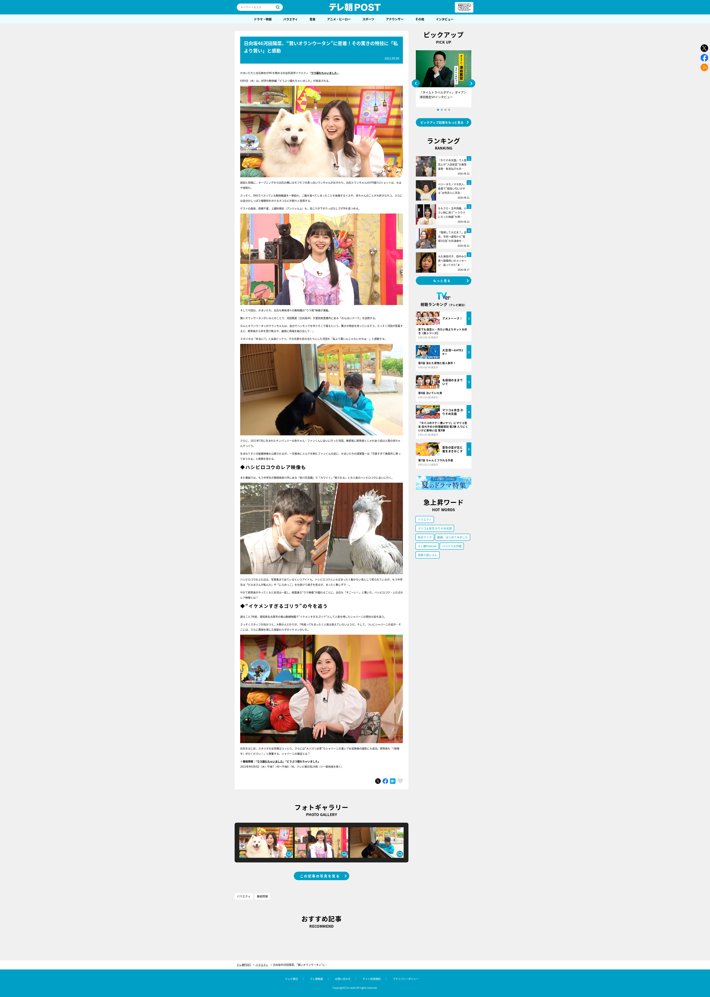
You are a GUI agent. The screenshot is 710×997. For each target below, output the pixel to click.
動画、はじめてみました (452, 537)
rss (704, 67)
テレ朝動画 (316, 979)
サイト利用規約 (372, 979)
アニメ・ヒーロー (339, 19)
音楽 (312, 19)
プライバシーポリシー (406, 979)
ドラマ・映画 (263, 19)
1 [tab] (438, 110)
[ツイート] (378, 781)
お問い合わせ (343, 979)
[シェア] (385, 781)
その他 (419, 19)
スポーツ (368, 19)
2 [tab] (442, 110)
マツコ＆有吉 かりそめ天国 (435, 528)
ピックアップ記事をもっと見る (442, 122)
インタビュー (445, 19)
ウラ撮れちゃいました (324, 73)
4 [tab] (449, 110)
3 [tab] (445, 110)
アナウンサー (395, 19)
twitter (704, 48)
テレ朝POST (355, 7)
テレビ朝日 (291, 979)
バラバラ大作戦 (452, 546)
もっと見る (442, 280)
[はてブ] (392, 781)
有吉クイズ (425, 537)
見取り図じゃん (427, 555)
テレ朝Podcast (427, 546)
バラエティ (290, 19)
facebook (704, 58)
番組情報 (262, 896)
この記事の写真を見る (320, 876)
